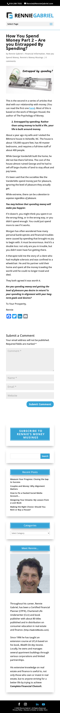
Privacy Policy (17, 710)
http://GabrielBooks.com (36, 630)
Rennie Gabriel (16, 53)
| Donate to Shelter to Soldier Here (35, 710)
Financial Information (35, 53)
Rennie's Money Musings (31, 57)
